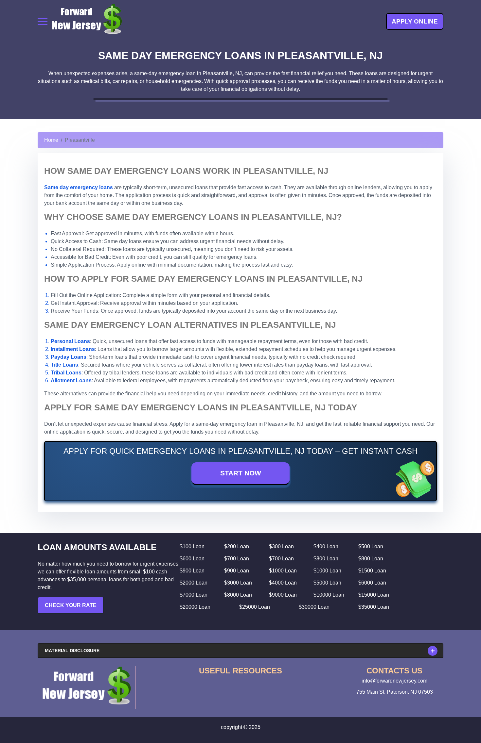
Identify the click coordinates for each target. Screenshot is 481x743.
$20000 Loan (195, 607)
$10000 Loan (328, 595)
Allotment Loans (71, 380)
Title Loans (64, 365)
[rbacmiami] (86, 685)
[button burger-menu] (42, 21)
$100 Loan (192, 546)
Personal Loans (70, 341)
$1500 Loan (372, 570)
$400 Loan (325, 546)
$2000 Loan (193, 583)
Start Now (240, 473)
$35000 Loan (373, 607)
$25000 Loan (254, 607)
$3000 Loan (238, 583)
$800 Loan (325, 558)
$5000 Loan (327, 583)
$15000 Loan (373, 595)
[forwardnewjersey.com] (87, 21)
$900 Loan (192, 570)
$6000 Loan (372, 583)
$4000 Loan (283, 583)
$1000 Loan (283, 570)
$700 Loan (236, 558)
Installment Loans (73, 349)
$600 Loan (192, 558)
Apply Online (415, 21)
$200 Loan (236, 546)
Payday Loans (68, 357)
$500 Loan (370, 546)
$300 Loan (281, 546)
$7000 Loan (193, 595)
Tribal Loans (66, 372)
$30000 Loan (314, 607)
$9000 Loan (283, 595)
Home (51, 140)
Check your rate (71, 605)
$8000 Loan (238, 595)
